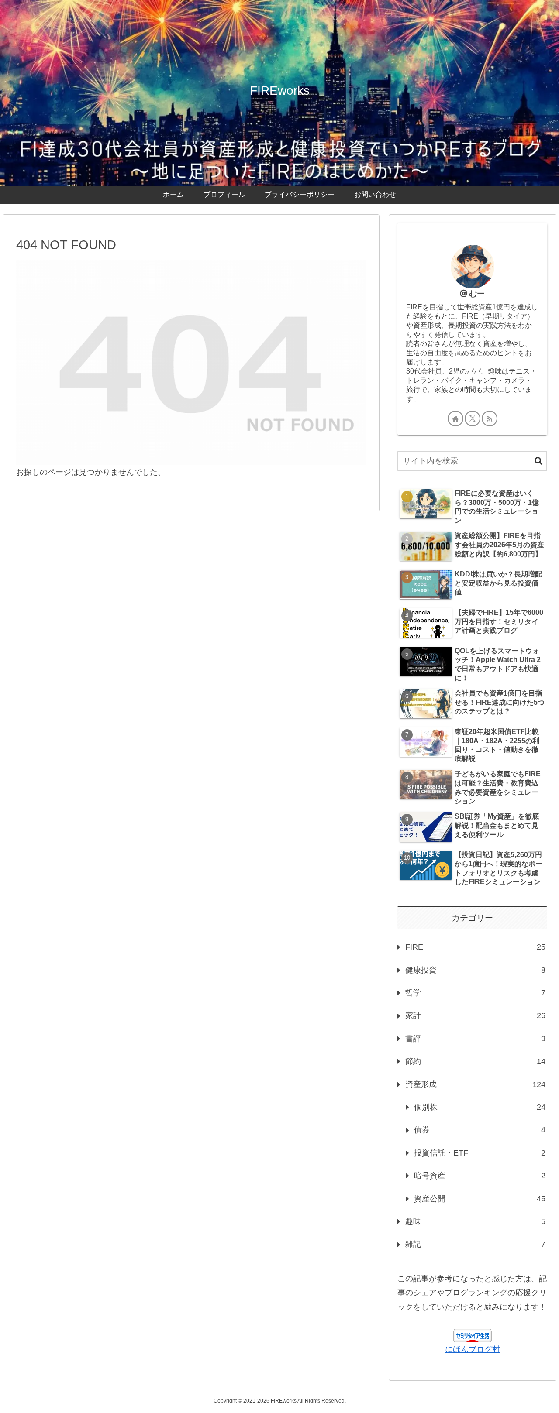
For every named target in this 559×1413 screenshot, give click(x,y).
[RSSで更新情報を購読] (489, 418)
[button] (538, 461)
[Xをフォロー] (472, 418)
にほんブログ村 (472, 1349)
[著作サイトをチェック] (455, 418)
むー (477, 293)
